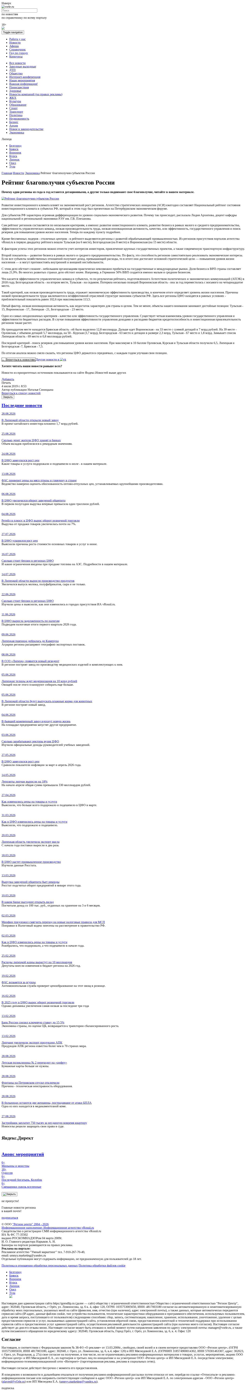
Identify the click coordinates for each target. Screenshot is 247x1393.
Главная (7, 173)
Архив (13, 125)
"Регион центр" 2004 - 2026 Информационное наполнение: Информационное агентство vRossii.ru (48, 1226)
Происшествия (19, 87)
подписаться (10, 1217)
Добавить (8, 379)
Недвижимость (19, 118)
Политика (15, 115)
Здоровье (15, 90)
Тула (12, 166)
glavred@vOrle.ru (14, 1381)
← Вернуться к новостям (19, 359)
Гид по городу (18, 53)
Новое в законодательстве (26, 129)
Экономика (16, 132)
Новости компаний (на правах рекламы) (35, 94)
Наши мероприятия (22, 80)
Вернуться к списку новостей (21, 393)
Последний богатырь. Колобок (22, 1178)
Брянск (14, 149)
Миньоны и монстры (15, 1164)
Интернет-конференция (24, 77)
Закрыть (8, 397)
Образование (17, 104)
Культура (15, 101)
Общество (16, 73)
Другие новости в (48, 359)
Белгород (15, 145)
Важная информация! (23, 84)
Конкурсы (16, 56)
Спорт (13, 108)
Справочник (17, 49)
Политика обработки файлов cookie (102, 1265)
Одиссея (7, 1171)
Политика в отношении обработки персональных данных (40, 1265)
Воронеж (15, 152)
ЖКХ (12, 97)
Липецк (14, 159)
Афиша (14, 46)
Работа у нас (17, 39)
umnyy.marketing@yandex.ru (78, 1381)
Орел (12, 163)
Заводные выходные (22, 66)
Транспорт (16, 111)
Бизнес (13, 122)
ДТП (12, 70)
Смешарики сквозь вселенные (21, 1185)
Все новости (17, 63)
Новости (15, 42)
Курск (13, 156)
